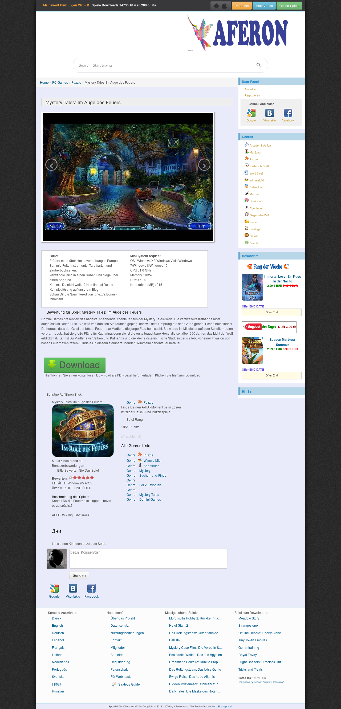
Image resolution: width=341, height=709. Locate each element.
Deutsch (58, 632)
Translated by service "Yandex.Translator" (261, 682)
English (57, 625)
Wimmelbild (256, 180)
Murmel (254, 194)
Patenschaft (119, 669)
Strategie (255, 229)
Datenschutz (120, 625)
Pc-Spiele (242, 5)
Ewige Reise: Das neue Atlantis (192, 676)
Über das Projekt (123, 618)
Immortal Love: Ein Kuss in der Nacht (282, 278)
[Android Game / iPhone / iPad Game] (220, 5)
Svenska (58, 676)
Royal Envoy (247, 654)
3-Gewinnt (256, 187)
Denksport (256, 201)
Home (44, 82)
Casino (253, 236)
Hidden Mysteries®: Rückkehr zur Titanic (197, 684)
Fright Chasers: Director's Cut (259, 661)
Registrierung (120, 661)
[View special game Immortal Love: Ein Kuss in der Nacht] (252, 288)
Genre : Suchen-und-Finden (147, 475)
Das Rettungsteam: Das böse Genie (195, 669)
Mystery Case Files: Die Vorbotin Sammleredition (197, 647)
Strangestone (248, 625)
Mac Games (264, 5)
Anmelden (251, 89)
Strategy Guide (128, 684)
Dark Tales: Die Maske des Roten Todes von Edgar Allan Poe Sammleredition (197, 691)
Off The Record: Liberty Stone (259, 632)
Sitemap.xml (225, 706)
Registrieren (252, 95)
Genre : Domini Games (144, 499)
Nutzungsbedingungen (127, 632)
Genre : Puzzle (140, 402)
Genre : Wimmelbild (144, 460)
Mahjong (255, 152)
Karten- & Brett (259, 166)
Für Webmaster (122, 676)
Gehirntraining (248, 647)
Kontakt (116, 640)
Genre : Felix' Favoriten (144, 485)
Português (59, 669)
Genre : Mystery (139, 470)
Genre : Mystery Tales (143, 494)
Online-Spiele (289, 5)
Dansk (56, 618)
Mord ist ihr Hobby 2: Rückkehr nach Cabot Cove (197, 618)
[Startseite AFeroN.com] (239, 33)
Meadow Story (248, 618)
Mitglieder (118, 647)
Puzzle (76, 82)
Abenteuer (256, 208)
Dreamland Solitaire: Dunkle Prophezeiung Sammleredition (197, 661)
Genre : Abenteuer (143, 465)
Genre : (132, 480)
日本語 (57, 684)
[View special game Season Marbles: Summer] (252, 351)
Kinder (253, 222)
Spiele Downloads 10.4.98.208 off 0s (99, 5)
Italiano (57, 654)
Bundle (253, 243)
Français (58, 647)
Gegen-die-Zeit (259, 215)
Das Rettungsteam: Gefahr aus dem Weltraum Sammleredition (197, 632)
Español (58, 640)
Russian (58, 691)
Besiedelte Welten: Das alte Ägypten (195, 654)
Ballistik (174, 640)
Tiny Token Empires (252, 640)
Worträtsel (256, 173)
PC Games (60, 82)
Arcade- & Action (260, 145)
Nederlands (60, 661)
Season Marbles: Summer (282, 342)
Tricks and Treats (250, 669)
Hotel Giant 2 (178, 625)
